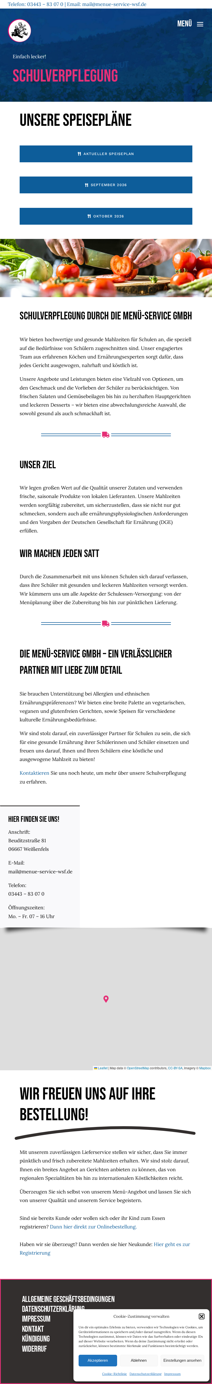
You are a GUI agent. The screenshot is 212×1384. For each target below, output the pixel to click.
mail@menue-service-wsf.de (115, 4)
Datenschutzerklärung (146, 1374)
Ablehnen (139, 1360)
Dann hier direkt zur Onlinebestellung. (94, 1227)
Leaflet (102, 1068)
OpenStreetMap (138, 1068)
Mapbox (205, 1068)
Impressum (172, 1374)
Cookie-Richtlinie (114, 1374)
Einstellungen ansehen (182, 1360)
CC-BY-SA (175, 1068)
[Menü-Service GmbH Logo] (19, 21)
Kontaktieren (34, 773)
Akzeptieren (98, 1360)
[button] (201, 1316)
